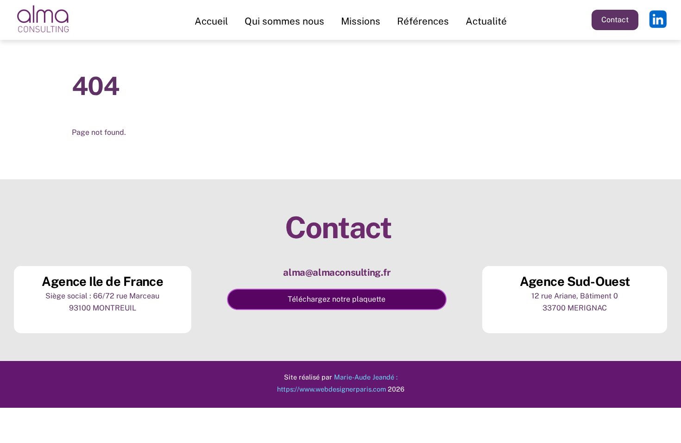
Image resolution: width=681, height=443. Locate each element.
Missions (360, 21)
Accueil (211, 21)
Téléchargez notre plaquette (336, 299)
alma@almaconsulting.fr (336, 272)
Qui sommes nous (284, 21)
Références (423, 21)
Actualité (486, 21)
